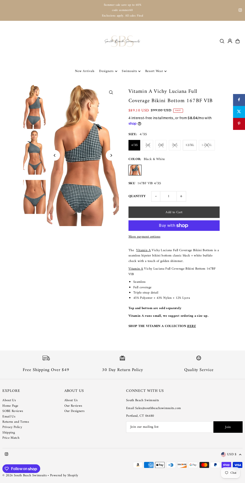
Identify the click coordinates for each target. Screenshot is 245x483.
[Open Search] (222, 41)
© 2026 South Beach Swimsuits (24, 475)
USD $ (232, 454)
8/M (161, 145)
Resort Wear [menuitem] (154, 71)
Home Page (10, 406)
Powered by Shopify (64, 475)
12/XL (189, 145)
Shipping (8, 433)
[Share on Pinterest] (239, 124)
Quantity (137, 196)
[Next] (111, 155)
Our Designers (74, 411)
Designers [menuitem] (106, 71)
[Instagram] (240, 11)
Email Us (8, 417)
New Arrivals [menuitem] (85, 71)
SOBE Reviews (12, 411)
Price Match (10, 438)
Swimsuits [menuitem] (129, 71)
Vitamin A (143, 250)
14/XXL (206, 145)
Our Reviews (73, 406)
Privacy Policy (12, 427)
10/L (175, 145)
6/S (147, 145)
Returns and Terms (15, 422)
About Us (9, 400)
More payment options (144, 236)
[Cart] (237, 41)
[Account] (230, 41)
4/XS (134, 145)
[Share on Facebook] (239, 100)
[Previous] (54, 155)
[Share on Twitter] (239, 112)
